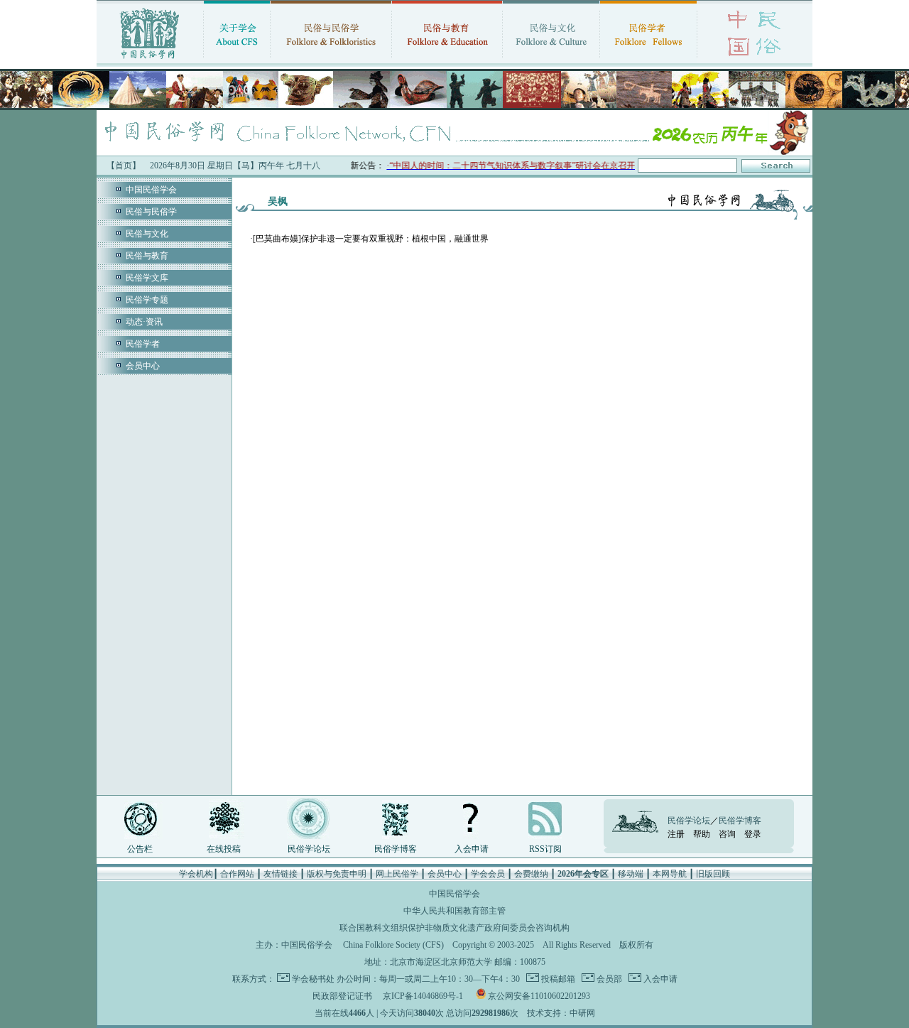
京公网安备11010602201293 (539, 996)
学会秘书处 (313, 979)
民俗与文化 (147, 234)
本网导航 (670, 874)
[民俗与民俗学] (331, 60)
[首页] (150, 60)
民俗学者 (143, 344)
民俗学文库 (147, 278)
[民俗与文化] (551, 60)
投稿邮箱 (557, 979)
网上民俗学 (397, 874)
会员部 (608, 979)
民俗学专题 (147, 300)
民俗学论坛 (309, 849)
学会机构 (196, 874)
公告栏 (140, 849)
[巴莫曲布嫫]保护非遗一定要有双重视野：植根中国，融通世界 (371, 239)
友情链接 (280, 874)
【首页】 (124, 166)
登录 (752, 834)
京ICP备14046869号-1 (423, 996)
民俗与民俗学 (151, 212)
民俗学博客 (395, 849)
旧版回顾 (713, 874)
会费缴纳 (531, 874)
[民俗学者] (648, 60)
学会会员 (488, 874)
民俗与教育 (147, 256)
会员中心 (143, 366)
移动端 (630, 874)
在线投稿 (224, 849)
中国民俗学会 (151, 190)
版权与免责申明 (336, 874)
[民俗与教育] (447, 60)
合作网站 (237, 874)
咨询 (727, 834)
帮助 (701, 834)
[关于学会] (237, 60)
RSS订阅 (545, 849)
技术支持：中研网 (561, 1013)
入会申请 (471, 849)
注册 (676, 834)
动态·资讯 (144, 322)
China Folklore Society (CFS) (393, 945)
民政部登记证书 (342, 996)
